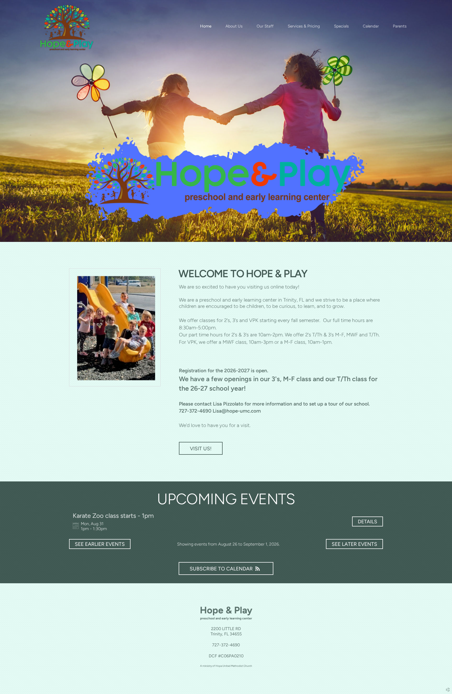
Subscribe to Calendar (221, 569)
